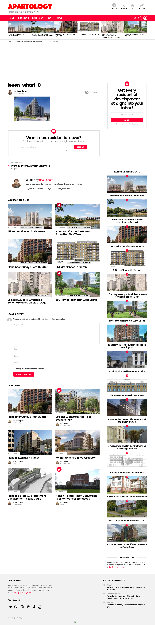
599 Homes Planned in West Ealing (135, 35)
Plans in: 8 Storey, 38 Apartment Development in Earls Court (27, 497)
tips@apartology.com (117, 567)
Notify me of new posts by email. (30, 368)
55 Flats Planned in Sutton (89, 34)
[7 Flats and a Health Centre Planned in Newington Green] (127, 434)
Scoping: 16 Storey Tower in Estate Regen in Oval (126, 605)
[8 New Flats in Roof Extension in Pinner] (127, 485)
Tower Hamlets (42, 296)
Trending (141, 9)
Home (11, 18)
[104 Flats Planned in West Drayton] (77, 442)
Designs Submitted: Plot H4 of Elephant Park (73, 418)
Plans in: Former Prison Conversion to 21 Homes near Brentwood (76, 497)
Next (146, 30)
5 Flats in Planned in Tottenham (127, 472)
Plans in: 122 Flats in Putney (24, 457)
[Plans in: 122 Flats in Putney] (30, 442)
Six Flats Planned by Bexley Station (127, 371)
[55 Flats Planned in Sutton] (89, 27)
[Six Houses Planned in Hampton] (127, 383)
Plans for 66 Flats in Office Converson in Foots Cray (127, 546)
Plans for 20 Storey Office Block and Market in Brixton (127, 420)
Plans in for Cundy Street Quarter (65, 35)
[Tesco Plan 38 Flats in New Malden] (127, 508)
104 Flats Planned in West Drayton (75, 457)
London (86, 227)
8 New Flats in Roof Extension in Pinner (127, 496)
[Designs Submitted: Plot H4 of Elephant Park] (77, 401)
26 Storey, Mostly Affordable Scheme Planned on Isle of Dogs (111, 35)
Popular (124, 9)
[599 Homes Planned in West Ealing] (135, 27)
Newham (39, 227)
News (59, 18)
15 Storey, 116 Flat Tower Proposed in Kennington (127, 346)
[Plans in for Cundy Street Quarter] (66, 27)
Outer (51, 18)
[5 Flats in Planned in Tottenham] (127, 461)
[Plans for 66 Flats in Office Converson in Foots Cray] (127, 533)
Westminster (41, 263)
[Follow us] (135, 18)
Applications (27, 227)
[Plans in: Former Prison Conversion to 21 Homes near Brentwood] (77, 480)
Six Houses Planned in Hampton (127, 395)
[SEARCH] (140, 18)
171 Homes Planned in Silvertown (16, 35)
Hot (133, 9)
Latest (114, 9)
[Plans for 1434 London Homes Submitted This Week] (42, 27)
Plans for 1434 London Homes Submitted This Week (42, 35)
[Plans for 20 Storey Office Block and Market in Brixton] (127, 407)
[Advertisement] (77, 61)
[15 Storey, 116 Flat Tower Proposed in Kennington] (127, 333)
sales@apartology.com (22, 593)
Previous (9, 30)
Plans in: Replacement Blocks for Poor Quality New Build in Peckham (123, 597)
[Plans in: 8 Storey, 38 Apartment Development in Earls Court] (30, 480)
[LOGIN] (145, 18)
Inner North (38, 18)
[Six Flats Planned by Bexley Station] (127, 359)
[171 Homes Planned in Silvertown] (19, 27)
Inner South (23, 18)
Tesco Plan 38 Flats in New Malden (127, 520)
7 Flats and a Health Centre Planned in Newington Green (127, 447)
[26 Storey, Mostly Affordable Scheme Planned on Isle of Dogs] (112, 27)
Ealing (86, 296)
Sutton (86, 263)
